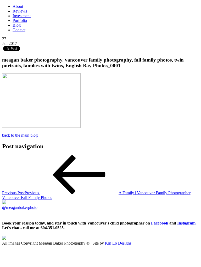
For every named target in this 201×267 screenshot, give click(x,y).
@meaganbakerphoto (19, 207)
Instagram (186, 223)
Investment (22, 16)
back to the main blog (20, 135)
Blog (17, 25)
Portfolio (20, 20)
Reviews (20, 11)
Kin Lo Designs (118, 243)
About (18, 6)
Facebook (159, 223)
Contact (19, 30)
